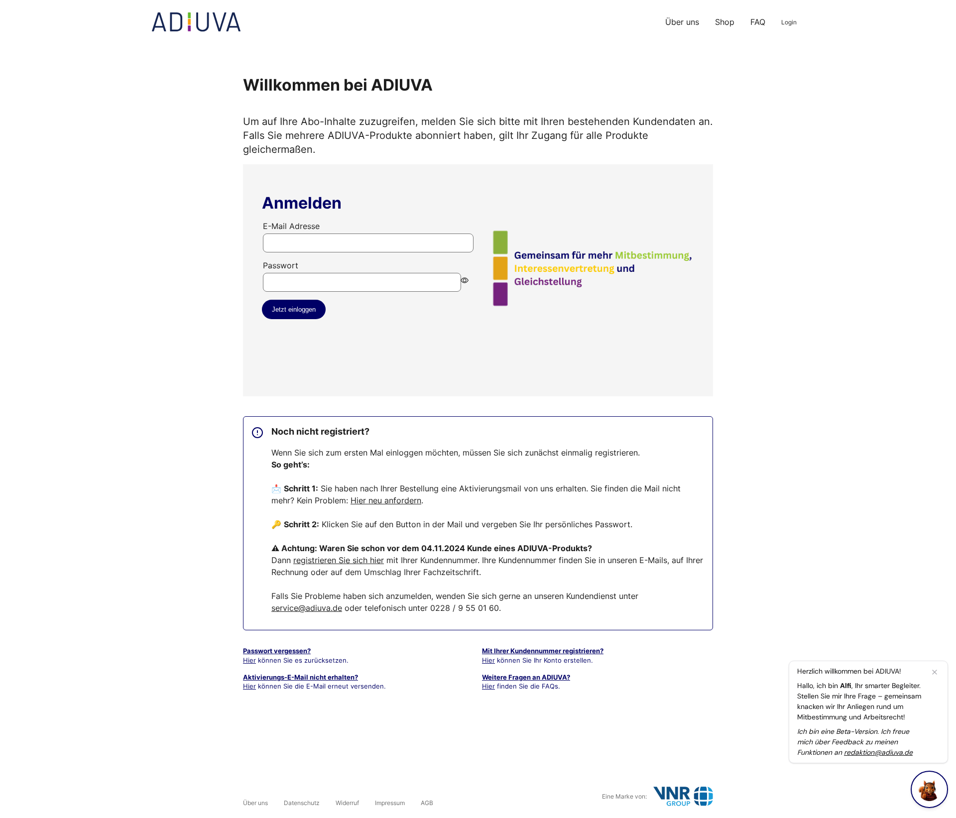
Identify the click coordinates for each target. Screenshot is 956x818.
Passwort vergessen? (277, 651)
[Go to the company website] (683, 796)
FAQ (757, 22)
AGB (427, 803)
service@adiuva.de (306, 608)
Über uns (682, 22)
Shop (724, 22)
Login (789, 22)
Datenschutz (302, 803)
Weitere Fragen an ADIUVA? (526, 677)
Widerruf (347, 803)
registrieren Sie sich (338, 560)
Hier (249, 660)
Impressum (390, 803)
